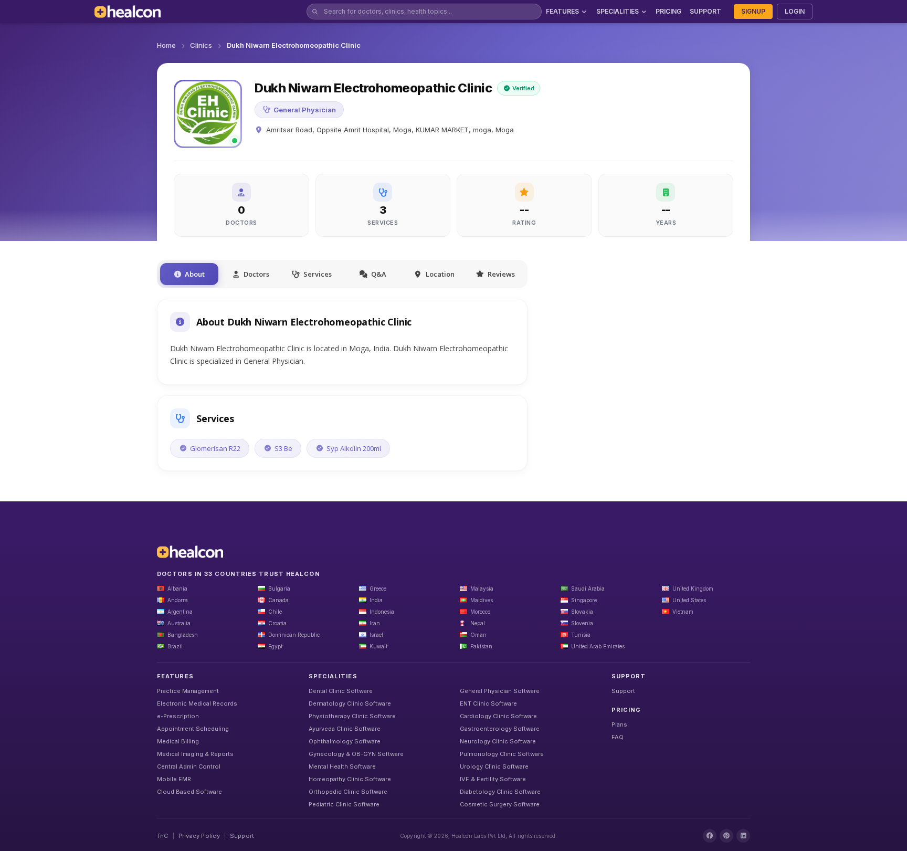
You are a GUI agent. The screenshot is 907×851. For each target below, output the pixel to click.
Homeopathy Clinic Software (350, 779)
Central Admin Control (188, 766)
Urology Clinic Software (494, 766)
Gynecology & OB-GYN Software (356, 754)
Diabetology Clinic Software (500, 791)
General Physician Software (500, 691)
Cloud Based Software (189, 791)
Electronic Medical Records (197, 703)
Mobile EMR (174, 779)
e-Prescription (178, 716)
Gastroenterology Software (500, 728)
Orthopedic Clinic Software (348, 791)
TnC (162, 835)
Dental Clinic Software (341, 691)
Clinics (201, 45)
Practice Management (188, 691)
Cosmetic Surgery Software (500, 804)
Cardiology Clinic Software (498, 716)
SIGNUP (753, 11)
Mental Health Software (342, 766)
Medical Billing (178, 741)
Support (623, 691)
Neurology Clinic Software (498, 741)
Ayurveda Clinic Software (345, 728)
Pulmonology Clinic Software (502, 754)
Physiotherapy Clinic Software (352, 716)
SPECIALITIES (617, 11)
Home (166, 45)
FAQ (617, 737)
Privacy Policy (199, 835)
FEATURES (562, 11)
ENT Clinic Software (488, 703)
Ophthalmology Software (345, 741)
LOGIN (795, 11)
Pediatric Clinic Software (344, 804)
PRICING (668, 11)
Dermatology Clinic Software (350, 703)
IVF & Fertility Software (493, 779)
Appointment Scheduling (193, 728)
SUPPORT (705, 11)
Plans (619, 724)
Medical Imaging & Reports (195, 754)
